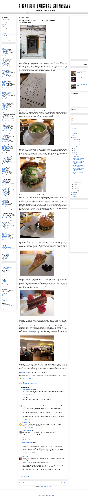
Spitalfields (4, 236)
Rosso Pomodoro (6, 54)
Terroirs (4, 173)
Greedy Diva (25, 422)
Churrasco (4, 304)
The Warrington (5, 146)
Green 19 (4, 280)
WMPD (10, 253)
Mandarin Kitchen (6, 155)
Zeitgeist (4, 105)
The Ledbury (5, 198)
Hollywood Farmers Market (8, 296)
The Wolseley (5, 204)
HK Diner (4, 79)
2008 (73, 194)
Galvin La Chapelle (6, 189)
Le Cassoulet (5, 129)
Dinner (3, 188)
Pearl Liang (4, 156)
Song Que (4, 103)
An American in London (27, 442)
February (76, 188)
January (75, 190)
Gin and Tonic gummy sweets (8, 248)
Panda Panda (5, 104)
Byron (3, 61)
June (75, 150)
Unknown (24, 404)
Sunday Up (4, 235)
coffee (3, 35)
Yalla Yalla (4, 110)
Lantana (4, 122)
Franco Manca (5, 50)
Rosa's (3, 109)
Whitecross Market (6, 234)
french (29, 383)
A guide (3, 309)
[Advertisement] (79, 37)
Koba (3, 164)
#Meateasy (4, 65)
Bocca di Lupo (5, 203)
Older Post (64, 483)
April (75, 184)
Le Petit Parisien (5, 128)
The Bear (4, 92)
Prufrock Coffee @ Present (8, 225)
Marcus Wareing (5, 199)
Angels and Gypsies (6, 136)
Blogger (52, 495)
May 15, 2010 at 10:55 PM (28, 474)
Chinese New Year (6, 239)
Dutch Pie (4, 246)
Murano (4, 196)
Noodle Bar (4, 83)
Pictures (42, 13)
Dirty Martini (5, 214)
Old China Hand (5, 160)
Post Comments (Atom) (46, 486)
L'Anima (4, 202)
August (75, 146)
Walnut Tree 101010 (6, 209)
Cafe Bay (4, 229)
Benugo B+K (5, 140)
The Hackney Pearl (6, 147)
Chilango (4, 106)
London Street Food (15, 13)
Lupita (3, 107)
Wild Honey (4, 194)
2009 (73, 192)
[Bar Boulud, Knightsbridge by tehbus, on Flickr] (32, 59)
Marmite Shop (5, 216)
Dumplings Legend (6, 70)
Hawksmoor (5, 191)
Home (43, 483)
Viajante (4, 174)
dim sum (4, 37)
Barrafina (4, 133)
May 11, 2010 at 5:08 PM (27, 427)
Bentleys (4, 181)
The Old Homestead (6, 287)
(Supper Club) (5, 268)
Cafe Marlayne (5, 276)
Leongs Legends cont (7, 158)
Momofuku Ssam (6, 284)
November (76, 141)
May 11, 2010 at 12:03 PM (28, 401)
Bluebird (4, 139)
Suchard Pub (5, 171)
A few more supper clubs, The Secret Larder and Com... (77, 178)
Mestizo (4, 177)
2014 (73, 130)
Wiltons (4, 222)
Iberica (3, 135)
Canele (3, 295)
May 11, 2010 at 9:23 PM (27, 439)
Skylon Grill (4, 172)
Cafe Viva (4, 233)
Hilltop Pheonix (5, 305)
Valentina (4, 168)
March (75, 186)
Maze (3, 195)
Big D (10, 61)
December (76, 139)
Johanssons (5, 88)
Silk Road (4, 84)
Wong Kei (4, 80)
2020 (73, 128)
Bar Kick (4, 215)
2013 (73, 131)
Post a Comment (25, 476)
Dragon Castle (5, 66)
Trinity (3, 145)
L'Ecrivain (4, 281)
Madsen (4, 153)
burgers (4, 28)
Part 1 (3, 271)
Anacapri (4, 167)
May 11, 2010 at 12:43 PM (28, 419)
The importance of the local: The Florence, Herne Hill (78, 155)
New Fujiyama (5, 108)
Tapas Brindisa (5, 134)
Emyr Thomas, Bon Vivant (28, 389)
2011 (73, 135)
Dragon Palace (5, 72)
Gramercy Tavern (6, 285)
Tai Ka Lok (4, 81)
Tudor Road (5, 120)
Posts (5, 13)
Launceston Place (6, 183)
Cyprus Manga (5, 58)
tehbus (24, 456)
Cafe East (4, 102)
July (75, 148)
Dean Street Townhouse (7, 184)
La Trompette (5, 193)
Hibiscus (4, 200)
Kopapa (4, 112)
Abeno (3, 124)
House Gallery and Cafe (7, 231)
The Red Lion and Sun (7, 93)
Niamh (23, 397)
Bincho (3, 126)
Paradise (4, 150)
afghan (3, 22)
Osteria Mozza (5, 299)
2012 (73, 133)
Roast (3, 149)
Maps (24, 13)
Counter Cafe (5, 232)
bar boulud (25, 383)
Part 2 (3, 272)
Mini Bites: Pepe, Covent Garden (80, 78)
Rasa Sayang (5, 86)
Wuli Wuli (4, 82)
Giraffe (3, 64)
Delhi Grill (4, 101)
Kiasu (3, 85)
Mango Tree (4, 205)
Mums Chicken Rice (6, 247)
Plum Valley (4, 180)
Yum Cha (4, 69)
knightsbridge (34, 383)
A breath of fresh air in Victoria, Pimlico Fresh (78, 166)
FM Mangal (4, 59)
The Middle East (33, 13)
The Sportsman (5, 187)
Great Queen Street (6, 141)
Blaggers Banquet (6, 217)
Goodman (4, 192)
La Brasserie (5, 127)
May (75, 152)
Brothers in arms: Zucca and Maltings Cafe (78, 159)
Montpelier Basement (6, 267)
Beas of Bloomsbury (6, 220)
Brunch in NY (5, 290)
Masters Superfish (6, 97)
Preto (3, 170)
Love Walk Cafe (5, 228)
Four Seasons (5, 76)
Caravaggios (5, 49)
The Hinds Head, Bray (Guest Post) (81, 72)
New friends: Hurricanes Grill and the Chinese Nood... (78, 162)
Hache (3, 63)
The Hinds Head (5, 148)
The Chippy (4, 95)
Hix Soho (4, 182)
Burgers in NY (5, 288)
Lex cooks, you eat (6, 118)
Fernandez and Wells (6, 90)
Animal (3, 294)
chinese (4, 31)
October (75, 142)
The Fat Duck (5, 201)
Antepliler (4, 60)
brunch (3, 26)
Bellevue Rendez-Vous (7, 130)
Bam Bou (4, 151)
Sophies (4, 138)
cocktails (4, 33)
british (3, 24)
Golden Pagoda (5, 74)
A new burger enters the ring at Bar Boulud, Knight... (78, 169)
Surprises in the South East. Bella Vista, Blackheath (78, 174)
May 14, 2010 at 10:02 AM (28, 454)
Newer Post (22, 483)
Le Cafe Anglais (5, 142)
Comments (75, 121)
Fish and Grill (5, 144)
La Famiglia (4, 166)
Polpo (3, 56)
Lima (3, 206)
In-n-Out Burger (5, 298)
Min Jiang (4, 157)
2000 (73, 196)
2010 (73, 137)
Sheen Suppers (5, 116)
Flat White (4, 227)
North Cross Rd (5, 237)
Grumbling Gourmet (26, 430)
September (76, 144)
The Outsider (5, 277)
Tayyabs (4, 99)
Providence (4, 300)
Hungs (3, 77)
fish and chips (5, 40)
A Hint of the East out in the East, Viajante (78, 181)
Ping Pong (4, 162)
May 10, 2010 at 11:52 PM (28, 394)
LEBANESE (4, 19)
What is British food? (6, 238)
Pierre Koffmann (5, 207)
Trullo (3, 169)
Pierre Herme (5, 218)
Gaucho (4, 137)
